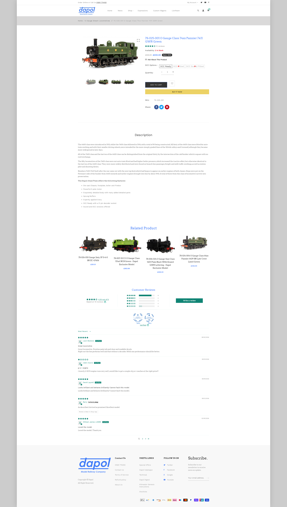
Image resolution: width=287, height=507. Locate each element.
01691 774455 (120, 465)
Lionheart (176, 11)
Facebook (171, 470)
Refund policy (120, 480)
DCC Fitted (178, 66)
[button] (150, 46)
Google (170, 475)
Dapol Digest (144, 480)
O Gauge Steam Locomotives (97, 21)
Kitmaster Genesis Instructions (146, 485)
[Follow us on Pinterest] (167, 107)
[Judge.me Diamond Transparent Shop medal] (149, 317)
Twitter (170, 465)
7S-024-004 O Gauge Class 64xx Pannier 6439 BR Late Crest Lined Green (193, 259)
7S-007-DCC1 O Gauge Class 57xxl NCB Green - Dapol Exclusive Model (127, 261)
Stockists (143, 492)
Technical (143, 475)
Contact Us (119, 470)
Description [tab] (143, 135)
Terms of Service (122, 475)
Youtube (170, 480)
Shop (130, 11)
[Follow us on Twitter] (161, 107)
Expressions (143, 11)
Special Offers (145, 465)
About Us (118, 485)
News (120, 11)
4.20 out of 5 (103, 299)
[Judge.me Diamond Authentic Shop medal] (137, 317)
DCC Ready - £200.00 (131, 494)
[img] (83, 338)
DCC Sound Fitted (195, 66)
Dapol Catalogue (146, 470)
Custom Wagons (159, 11)
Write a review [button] (189, 300)
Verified (143, 325)
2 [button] (142, 439)
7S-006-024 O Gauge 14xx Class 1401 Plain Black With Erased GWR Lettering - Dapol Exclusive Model (160, 263)
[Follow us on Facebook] (156, 107)
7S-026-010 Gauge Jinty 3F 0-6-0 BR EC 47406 (93, 259)
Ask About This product (157, 60)
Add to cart (156, 85)
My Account (191, 2)
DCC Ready (165, 66)
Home (109, 11)
